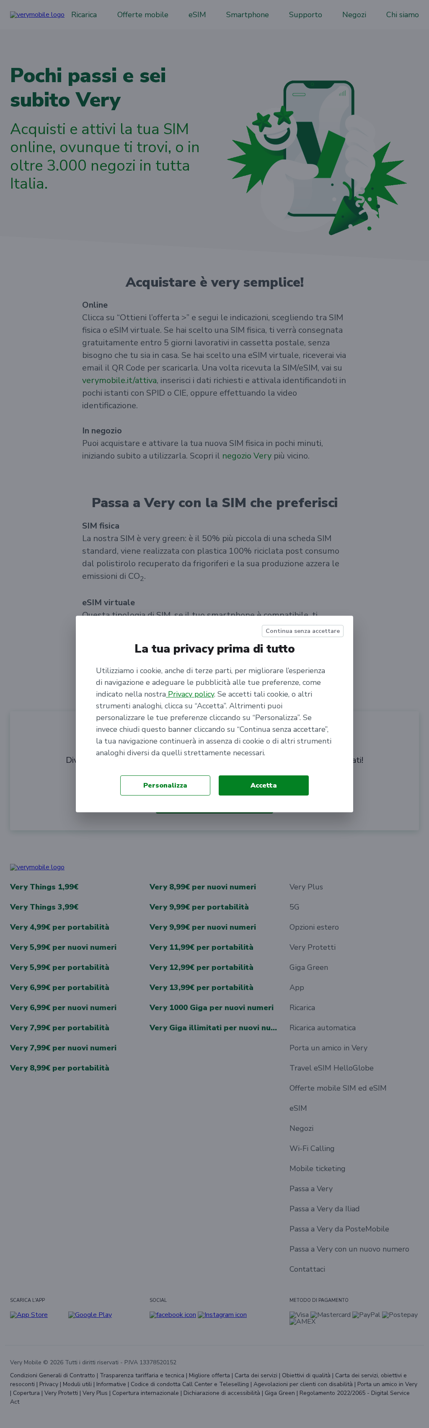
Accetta (264, 785)
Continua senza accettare (303, 631)
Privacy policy (190, 694)
